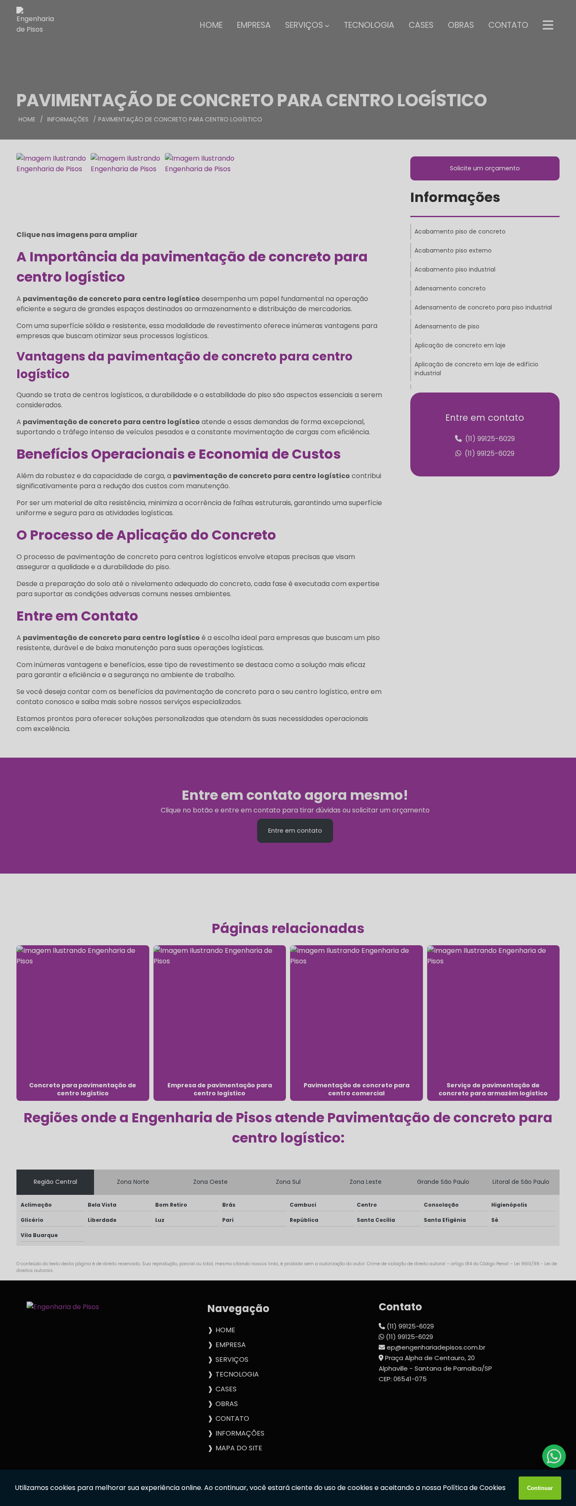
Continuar (540, 1488)
